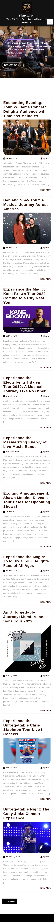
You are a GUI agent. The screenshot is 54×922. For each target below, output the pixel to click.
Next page (11, 901)
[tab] (50, 22)
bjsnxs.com (27, 15)
